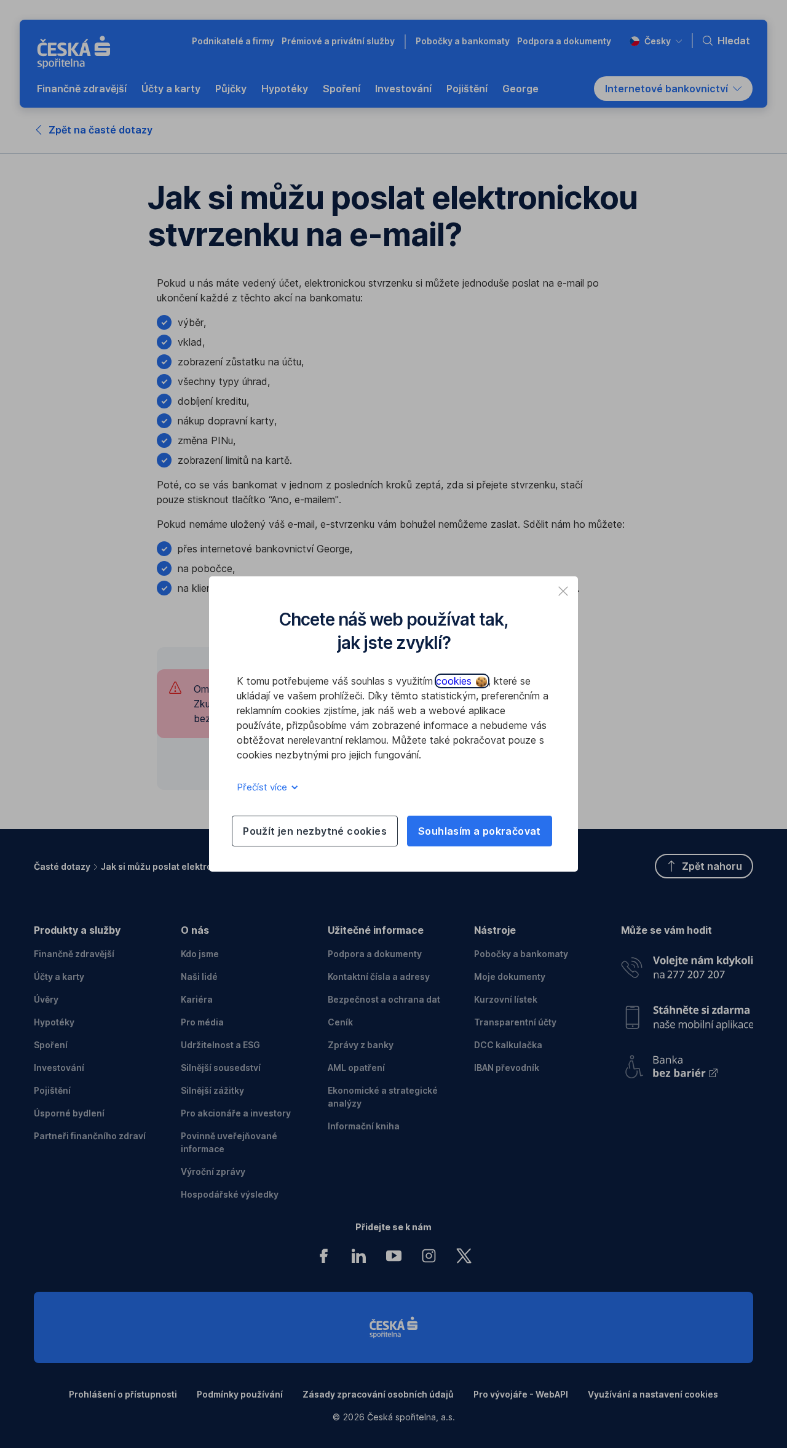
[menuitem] (82, 88)
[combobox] (656, 40)
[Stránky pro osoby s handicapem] (687, 1062)
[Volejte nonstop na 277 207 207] (687, 964)
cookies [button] (455, 681)
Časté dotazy (62, 866)
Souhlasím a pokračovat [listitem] (479, 831)
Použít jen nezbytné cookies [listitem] (315, 831)
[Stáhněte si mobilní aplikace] (687, 1013)
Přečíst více (263, 787)
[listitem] (563, 591)
